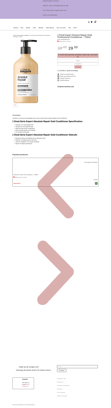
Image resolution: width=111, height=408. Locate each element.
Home (14, 35)
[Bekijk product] (96, 183)
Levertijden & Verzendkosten (63, 385)
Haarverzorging (20, 35)
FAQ (69, 27)
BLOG (75, 27)
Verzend (78, 67)
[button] (86, 160)
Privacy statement (61, 392)
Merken (16, 27)
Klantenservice (60, 382)
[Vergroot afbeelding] (15, 105)
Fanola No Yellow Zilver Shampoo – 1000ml (25, 174)
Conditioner (26, 35)
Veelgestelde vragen (61, 378)
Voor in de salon (61, 27)
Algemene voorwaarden (62, 395)
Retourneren (59, 389)
